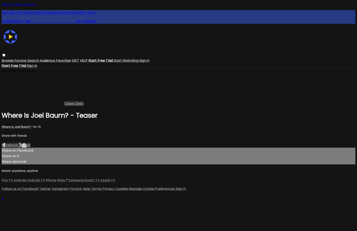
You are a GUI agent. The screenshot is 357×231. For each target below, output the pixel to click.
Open (78, 103)
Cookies (122, 188)
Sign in (144, 60)
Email (26, 145)
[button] (3, 55)
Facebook (10, 145)
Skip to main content (19, 4)
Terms (96, 188)
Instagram (60, 188)
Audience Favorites (55, 60)
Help (87, 188)
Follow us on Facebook (20, 188)
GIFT (75, 60)
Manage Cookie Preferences (152, 188)
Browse (8, 60)
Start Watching (126, 60)
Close (69, 103)
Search (33, 60)
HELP (84, 60)
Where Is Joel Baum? (16, 127)
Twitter (45, 188)
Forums (20, 60)
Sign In (32, 65)
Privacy (108, 188)
